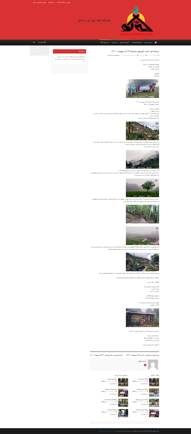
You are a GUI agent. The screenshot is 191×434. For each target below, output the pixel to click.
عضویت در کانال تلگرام (63, 2)
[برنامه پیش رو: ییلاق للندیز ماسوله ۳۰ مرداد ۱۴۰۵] (154, 403)
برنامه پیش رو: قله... (142, 389)
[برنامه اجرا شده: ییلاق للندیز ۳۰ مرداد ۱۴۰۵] (154, 382)
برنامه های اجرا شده (132, 55)
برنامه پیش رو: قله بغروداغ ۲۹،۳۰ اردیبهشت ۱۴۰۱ (105, 355)
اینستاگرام (51, 2)
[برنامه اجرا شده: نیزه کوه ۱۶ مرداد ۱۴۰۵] (123, 403)
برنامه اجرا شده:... (142, 379)
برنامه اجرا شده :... (111, 410)
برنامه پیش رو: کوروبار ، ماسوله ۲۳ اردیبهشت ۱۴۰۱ (143, 355)
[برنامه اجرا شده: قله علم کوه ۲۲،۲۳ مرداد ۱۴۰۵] (154, 413)
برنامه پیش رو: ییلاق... (141, 399)
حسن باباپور (142, 55)
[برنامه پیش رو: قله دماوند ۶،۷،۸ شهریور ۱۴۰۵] (154, 392)
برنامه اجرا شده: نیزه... (110, 399)
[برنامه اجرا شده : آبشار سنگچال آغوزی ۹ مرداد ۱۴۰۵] (123, 413)
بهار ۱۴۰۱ (123, 55)
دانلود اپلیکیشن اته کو (39, 2)
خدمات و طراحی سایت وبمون (107, 431)
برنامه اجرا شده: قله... (141, 410)
